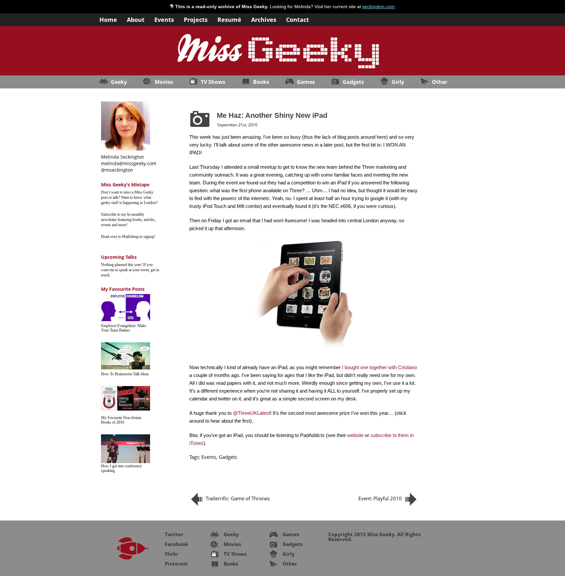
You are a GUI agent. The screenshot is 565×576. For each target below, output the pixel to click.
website (355, 435)
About (136, 19)
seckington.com (378, 6)
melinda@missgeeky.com (128, 163)
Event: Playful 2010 (380, 498)
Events (164, 19)
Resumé (229, 19)
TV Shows (213, 82)
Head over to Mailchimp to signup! (128, 236)
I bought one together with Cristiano (379, 367)
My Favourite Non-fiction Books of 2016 (121, 420)
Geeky (119, 82)
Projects (196, 19)
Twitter (174, 534)
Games (306, 82)
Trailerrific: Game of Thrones (238, 498)
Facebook (176, 544)
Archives (263, 19)
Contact (297, 19)
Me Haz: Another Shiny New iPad (272, 115)
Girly (398, 82)
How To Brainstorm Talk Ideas (125, 374)
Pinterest (176, 563)
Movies (164, 82)
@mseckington (117, 170)
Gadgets (353, 82)
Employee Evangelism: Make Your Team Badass (123, 328)
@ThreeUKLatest (251, 413)
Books (261, 82)
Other (439, 82)
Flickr (172, 554)
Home (108, 19)
